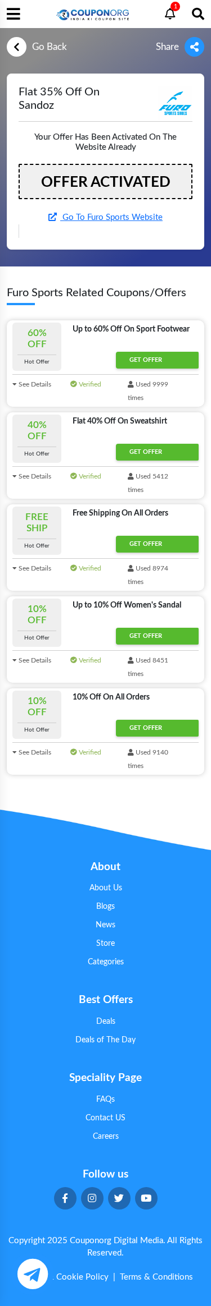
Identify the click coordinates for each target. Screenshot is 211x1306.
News (105, 925)
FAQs (105, 1099)
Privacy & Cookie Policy (64, 1277)
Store (105, 944)
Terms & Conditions (156, 1277)
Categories (106, 962)
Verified (89, 384)
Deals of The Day (105, 1040)
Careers (106, 1137)
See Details (34, 384)
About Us (105, 888)
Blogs (105, 906)
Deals (105, 1022)
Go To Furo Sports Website (111, 217)
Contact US (105, 1118)
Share (167, 47)
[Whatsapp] (32, 1274)
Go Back (49, 47)
